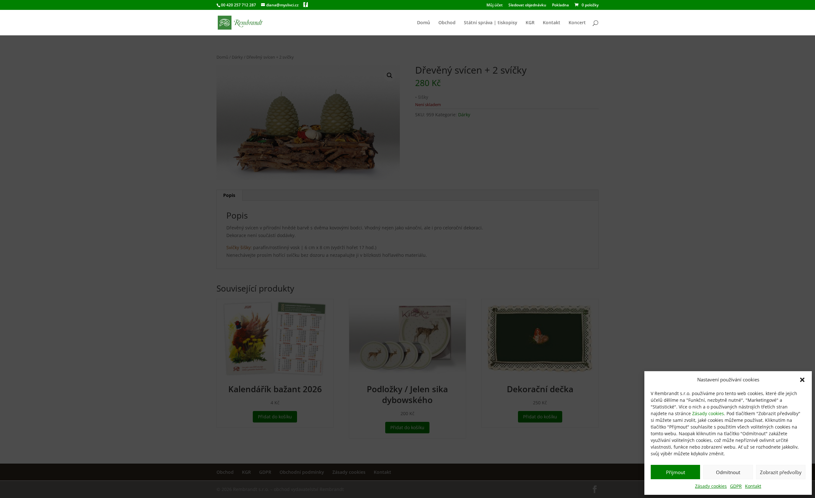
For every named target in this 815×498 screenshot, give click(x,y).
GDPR (736, 486)
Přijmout (675, 472)
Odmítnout (728, 472)
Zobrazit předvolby (781, 472)
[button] (802, 380)
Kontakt (753, 486)
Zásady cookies (708, 413)
